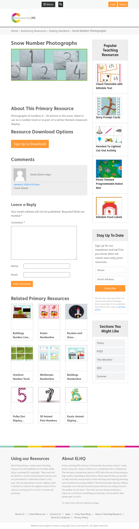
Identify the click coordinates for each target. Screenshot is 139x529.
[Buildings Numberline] (76, 358)
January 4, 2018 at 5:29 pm (26, 184)
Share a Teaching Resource (108, 514)
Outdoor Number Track (21, 376)
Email (14, 274)
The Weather (104, 359)
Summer (101, 376)
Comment (18, 222)
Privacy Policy (81, 517)
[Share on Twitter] (20, 91)
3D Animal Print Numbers (48, 418)
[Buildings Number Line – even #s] (22, 316)
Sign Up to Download (30, 144)
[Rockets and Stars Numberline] (76, 316)
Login (113, 4)
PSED (100, 351)
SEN (99, 368)
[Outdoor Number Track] (22, 358)
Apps (67, 514)
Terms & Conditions (60, 517)
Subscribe (110, 288)
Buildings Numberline (74, 376)
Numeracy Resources (33, 30)
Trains (100, 343)
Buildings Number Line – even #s (21, 336)
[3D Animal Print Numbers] (49, 400)
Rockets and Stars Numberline (74, 336)
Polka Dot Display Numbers (19, 419)
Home (14, 30)
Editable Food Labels (109, 217)
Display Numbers (59, 30)
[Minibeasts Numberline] (49, 358)
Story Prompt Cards (108, 117)
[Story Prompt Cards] (109, 106)
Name (14, 266)
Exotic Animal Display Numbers (75, 419)
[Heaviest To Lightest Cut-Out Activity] (109, 135)
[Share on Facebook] (20, 86)
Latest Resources (37, 514)
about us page (91, 502)
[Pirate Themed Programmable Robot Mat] (109, 169)
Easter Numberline (47, 335)
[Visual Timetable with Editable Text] (109, 73)
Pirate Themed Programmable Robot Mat (109, 183)
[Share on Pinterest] (20, 96)
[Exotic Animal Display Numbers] (76, 400)
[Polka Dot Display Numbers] (22, 400)
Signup (122, 4)
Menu (49, 4)
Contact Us (55, 514)
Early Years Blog (83, 514)
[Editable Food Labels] (109, 206)
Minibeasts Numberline (47, 376)
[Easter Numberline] (49, 316)
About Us (19, 514)
